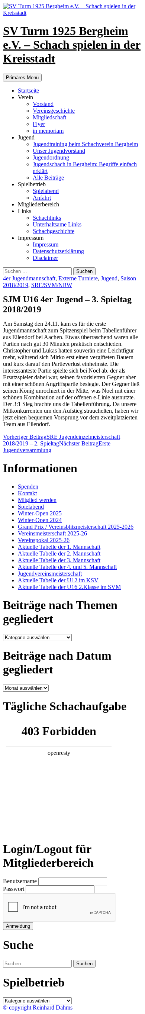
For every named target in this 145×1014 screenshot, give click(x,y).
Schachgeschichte (53, 231)
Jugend (109, 278)
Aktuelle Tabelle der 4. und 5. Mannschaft (67, 567)
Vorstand (43, 104)
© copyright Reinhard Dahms (37, 1007)
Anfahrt (42, 197)
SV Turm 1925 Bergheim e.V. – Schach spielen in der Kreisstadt (72, 44)
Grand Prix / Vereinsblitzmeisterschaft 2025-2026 (75, 527)
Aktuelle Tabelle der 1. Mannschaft (59, 547)
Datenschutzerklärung (58, 251)
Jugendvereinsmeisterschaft (50, 573)
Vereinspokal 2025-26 (44, 540)
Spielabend (46, 191)
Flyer (39, 124)
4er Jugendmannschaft (29, 278)
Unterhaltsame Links (57, 224)
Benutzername (20, 881)
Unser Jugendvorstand (59, 151)
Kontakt (27, 493)
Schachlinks (47, 218)
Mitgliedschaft (49, 117)
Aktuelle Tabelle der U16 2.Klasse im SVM (69, 587)
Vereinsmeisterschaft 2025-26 (52, 533)
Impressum (45, 244)
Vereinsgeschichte (54, 110)
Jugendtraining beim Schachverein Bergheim (85, 144)
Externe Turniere (78, 278)
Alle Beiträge (48, 177)
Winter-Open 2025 (40, 513)
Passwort (14, 889)
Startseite (28, 90)
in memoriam (48, 131)
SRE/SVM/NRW (51, 285)
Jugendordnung (51, 157)
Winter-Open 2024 (40, 520)
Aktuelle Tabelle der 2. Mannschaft (59, 553)
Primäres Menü (22, 77)
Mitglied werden (37, 500)
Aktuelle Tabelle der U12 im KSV (58, 580)
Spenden (28, 486)
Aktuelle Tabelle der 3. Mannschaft (59, 560)
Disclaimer (45, 258)
